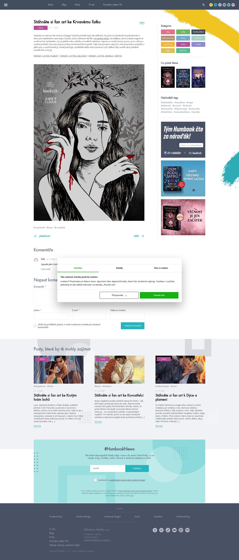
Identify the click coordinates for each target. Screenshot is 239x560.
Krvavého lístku (101, 38)
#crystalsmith (39, 228)
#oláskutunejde (180, 109)
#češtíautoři (166, 106)
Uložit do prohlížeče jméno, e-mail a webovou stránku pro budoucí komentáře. (69, 326)
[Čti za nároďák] (183, 140)
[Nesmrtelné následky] (183, 217)
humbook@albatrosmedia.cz (97, 540)
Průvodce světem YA (112, 5)
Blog (64, 5)
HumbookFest (55, 517)
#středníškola (166, 112)
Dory (68, 35)
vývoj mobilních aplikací (83, 551)
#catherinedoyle (162, 386)
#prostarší (176, 106)
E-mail (76, 310)
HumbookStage (83, 517)
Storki (137, 517)
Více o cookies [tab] (161, 268)
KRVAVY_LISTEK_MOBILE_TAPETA (105, 55)
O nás (91, 5)
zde (131, 495)
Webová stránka (118, 310)
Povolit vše (159, 295)
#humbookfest (167, 109)
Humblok (158, 517)
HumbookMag (183, 517)
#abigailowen (40, 386)
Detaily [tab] (119, 268)
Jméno (37, 310)
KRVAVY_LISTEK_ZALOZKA (73, 55)
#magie (189, 102)
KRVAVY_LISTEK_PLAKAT (46, 55)
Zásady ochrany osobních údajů (64, 545)
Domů (50, 5)
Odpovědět (45, 269)
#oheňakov (107, 386)
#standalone (180, 102)
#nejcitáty (195, 112)
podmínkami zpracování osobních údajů (127, 480)
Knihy (77, 5)
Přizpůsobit (117, 295)
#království (187, 106)
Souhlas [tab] (78, 268)
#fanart (49, 228)
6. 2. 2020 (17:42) (54, 259)
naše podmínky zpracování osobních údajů (135, 491)
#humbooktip (194, 109)
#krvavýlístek (59, 228)
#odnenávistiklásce (182, 112)
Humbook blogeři (112, 517)
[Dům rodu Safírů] (183, 178)
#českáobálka (167, 102)
